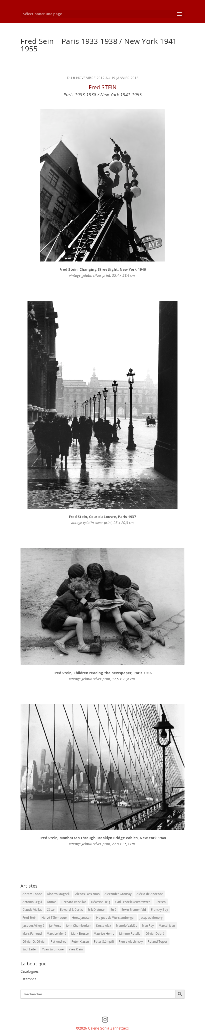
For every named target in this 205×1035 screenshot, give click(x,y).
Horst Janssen (81, 917)
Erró (113, 909)
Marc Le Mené (56, 933)
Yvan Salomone (53, 949)
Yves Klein (76, 949)
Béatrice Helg (100, 902)
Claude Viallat (32, 909)
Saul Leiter (29, 949)
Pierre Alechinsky (131, 941)
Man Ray (148, 925)
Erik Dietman (97, 909)
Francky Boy (159, 909)
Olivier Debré (155, 933)
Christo (161, 902)
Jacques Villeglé (33, 925)
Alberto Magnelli (58, 894)
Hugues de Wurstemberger (115, 917)
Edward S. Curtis (71, 909)
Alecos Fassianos (87, 894)
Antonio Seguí (32, 902)
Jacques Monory (151, 917)
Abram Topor (32, 894)
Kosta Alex (103, 925)
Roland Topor (158, 941)
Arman (51, 902)
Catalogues (29, 971)
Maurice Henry (104, 933)
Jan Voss (55, 925)
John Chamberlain (78, 925)
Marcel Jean (167, 925)
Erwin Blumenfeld (134, 909)
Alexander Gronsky (118, 894)
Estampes (28, 979)
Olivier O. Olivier (34, 941)
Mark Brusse (80, 933)
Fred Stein (29, 917)
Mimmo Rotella (129, 933)
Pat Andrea (58, 941)
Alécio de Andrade (149, 894)
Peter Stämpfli (104, 941)
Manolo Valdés (126, 925)
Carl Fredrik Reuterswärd (132, 902)
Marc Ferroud (32, 933)
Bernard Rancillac (74, 902)
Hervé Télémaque (54, 917)
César (51, 909)
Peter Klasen (80, 941)
